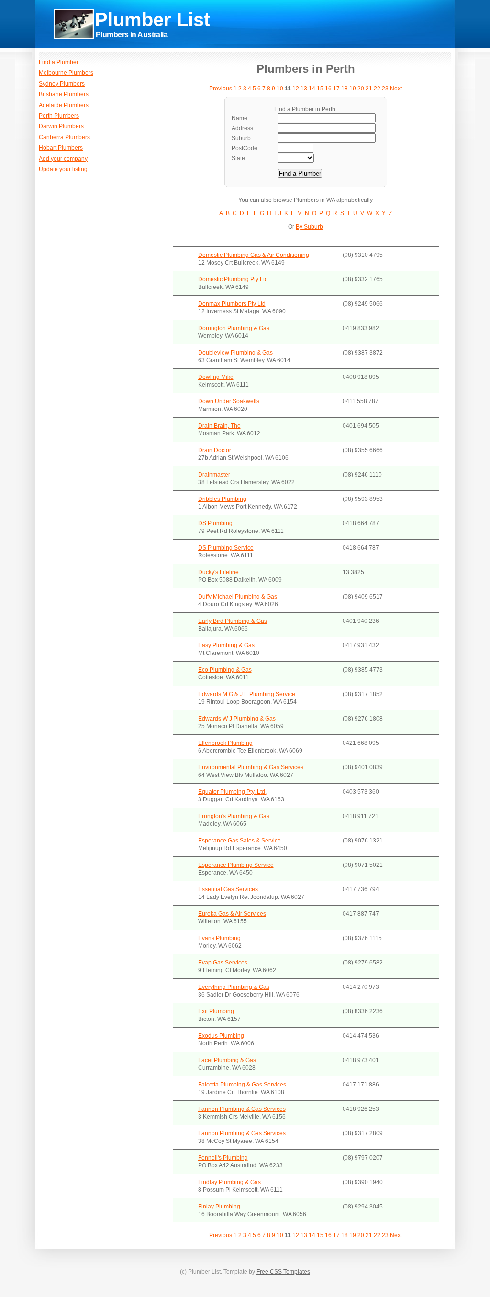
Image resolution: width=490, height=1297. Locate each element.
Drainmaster (214, 474)
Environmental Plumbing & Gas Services (250, 767)
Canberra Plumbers (64, 137)
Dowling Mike (216, 377)
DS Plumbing (215, 523)
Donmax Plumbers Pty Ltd (232, 303)
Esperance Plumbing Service (236, 865)
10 (280, 88)
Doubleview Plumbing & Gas (235, 352)
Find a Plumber (58, 62)
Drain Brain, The (219, 425)
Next (396, 88)
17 (336, 88)
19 (352, 88)
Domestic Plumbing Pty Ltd (233, 279)
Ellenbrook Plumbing (225, 743)
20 (360, 88)
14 (312, 88)
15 (320, 88)
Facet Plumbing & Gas (227, 1060)
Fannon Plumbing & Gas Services (242, 1109)
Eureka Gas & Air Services (232, 913)
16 (328, 88)
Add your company (63, 158)
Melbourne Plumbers (66, 72)
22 (377, 88)
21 (369, 88)
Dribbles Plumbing (222, 499)
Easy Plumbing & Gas (226, 645)
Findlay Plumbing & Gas (229, 1182)
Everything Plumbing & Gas (233, 987)
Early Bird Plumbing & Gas (232, 621)
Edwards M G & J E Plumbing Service (246, 694)
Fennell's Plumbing (223, 1157)
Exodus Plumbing (221, 1035)
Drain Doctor (214, 450)
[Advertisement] (325, 38)
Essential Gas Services (228, 889)
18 (344, 88)
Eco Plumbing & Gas (225, 669)
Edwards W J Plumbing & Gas (237, 718)
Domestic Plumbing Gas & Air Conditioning (253, 255)
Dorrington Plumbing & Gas (233, 328)
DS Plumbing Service (226, 547)
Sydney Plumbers (62, 83)
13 (304, 88)
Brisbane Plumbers (64, 94)
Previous (220, 88)
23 (385, 88)
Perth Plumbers (59, 115)
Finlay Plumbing (219, 1206)
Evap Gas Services (222, 962)
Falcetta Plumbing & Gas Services (242, 1084)
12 (295, 88)
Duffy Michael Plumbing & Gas (237, 596)
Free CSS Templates (283, 1271)
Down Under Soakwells (228, 401)
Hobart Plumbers (61, 147)
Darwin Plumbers (61, 126)
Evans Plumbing (219, 938)
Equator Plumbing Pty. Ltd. (232, 791)
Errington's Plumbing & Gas (233, 816)
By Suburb (309, 226)
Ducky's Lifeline (218, 572)
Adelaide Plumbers (64, 105)
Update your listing (63, 169)
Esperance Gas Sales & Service (239, 840)
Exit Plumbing (216, 1011)
